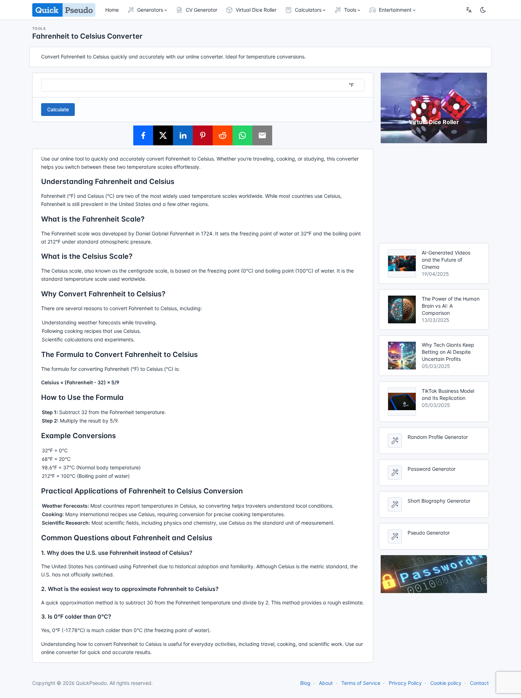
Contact (479, 683)
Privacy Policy (405, 683)
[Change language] (469, 10)
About (326, 683)
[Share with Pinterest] (203, 135)
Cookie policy (445, 683)
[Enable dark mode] (483, 9)
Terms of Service (360, 683)
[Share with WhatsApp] (242, 135)
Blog (305, 683)
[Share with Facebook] (143, 135)
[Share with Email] (262, 135)
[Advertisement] (434, 193)
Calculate (58, 109)
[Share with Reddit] (223, 135)
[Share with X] (163, 135)
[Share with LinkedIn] (183, 135)
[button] (147, 10)
